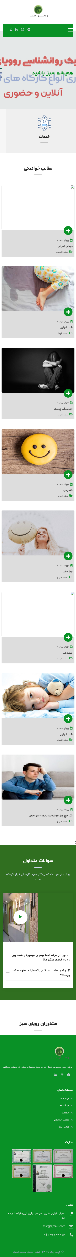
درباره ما (64, 1098)
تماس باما (64, 1126)
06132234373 (54, 1234)
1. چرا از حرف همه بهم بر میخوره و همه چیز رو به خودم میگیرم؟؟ (41, 957)
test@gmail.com (54, 1226)
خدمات (38, 136)
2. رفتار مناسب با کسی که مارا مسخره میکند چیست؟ (41, 972)
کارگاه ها (64, 1105)
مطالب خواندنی (61, 1119)
